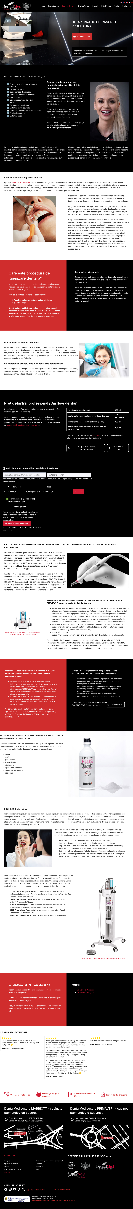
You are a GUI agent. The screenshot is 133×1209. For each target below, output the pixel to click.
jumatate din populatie (20, 182)
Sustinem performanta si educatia (50, 1161)
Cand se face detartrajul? (20, 92)
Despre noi (8, 1161)
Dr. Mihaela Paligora (36, 76)
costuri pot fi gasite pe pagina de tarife (22, 425)
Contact (125, 6)
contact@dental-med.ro (61, 1189)
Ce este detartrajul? (18, 89)
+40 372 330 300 (37, 1190)
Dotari (6, 1166)
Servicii (95, 6)
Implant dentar (53, 6)
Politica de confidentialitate (40, 1200)
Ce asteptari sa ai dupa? (20, 105)
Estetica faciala (83, 6)
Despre (42, 6)
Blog (38, 1169)
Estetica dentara (68, 6)
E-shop (7, 1172)
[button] (85, 448)
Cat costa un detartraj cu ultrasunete (25, 111)
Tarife (117, 6)
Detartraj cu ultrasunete (20, 108)
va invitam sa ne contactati (16, 524)
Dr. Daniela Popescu (18, 76)
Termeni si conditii (56, 1200)
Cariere (39, 1164)
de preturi (96, 435)
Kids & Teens (106, 6)
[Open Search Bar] (130, 6)
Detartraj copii (16, 116)
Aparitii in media (11, 1164)
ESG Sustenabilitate (12, 1169)
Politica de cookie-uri (68, 1200)
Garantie (39, 1166)
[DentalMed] (17, 6)
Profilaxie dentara (17, 113)
